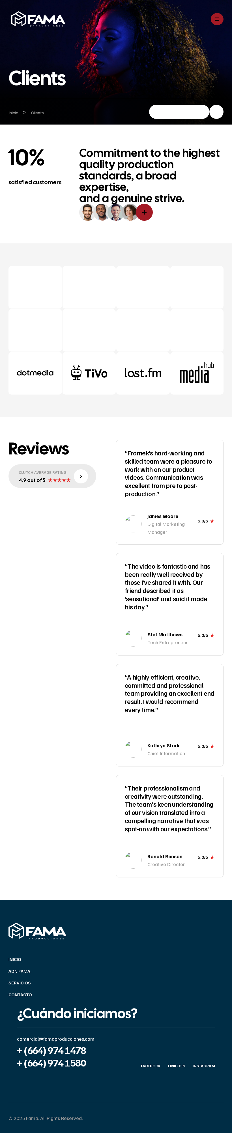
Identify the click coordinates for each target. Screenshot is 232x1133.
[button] (186, 112)
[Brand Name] (35, 374)
